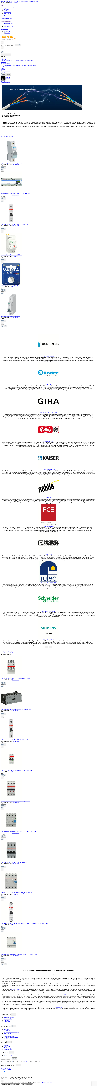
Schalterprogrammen (16, 989)
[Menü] (2, 42)
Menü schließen (6, 55)
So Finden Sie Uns (8, 26)
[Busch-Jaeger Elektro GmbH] (48, 354)
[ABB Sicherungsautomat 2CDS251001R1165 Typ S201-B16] (11, 223)
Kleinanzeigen (7, 1046)
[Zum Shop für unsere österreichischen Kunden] (7, 33)
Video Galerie (7, 1020)
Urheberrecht (7, 1030)
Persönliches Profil (10, 60)
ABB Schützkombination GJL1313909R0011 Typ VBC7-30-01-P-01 (17, 709)
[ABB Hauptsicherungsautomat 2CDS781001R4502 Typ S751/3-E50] (11, 677)
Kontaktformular (8, 1019)
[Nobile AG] (48, 496)
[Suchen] (16, 45)
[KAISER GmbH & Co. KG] (48, 468)
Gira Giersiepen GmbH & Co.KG (48, 412)
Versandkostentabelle (9, 1036)
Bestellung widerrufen (5, 1024)
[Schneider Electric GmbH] (48, 609)
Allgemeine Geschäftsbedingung (11, 1032)
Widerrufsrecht (7, 13)
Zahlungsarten (23, 60)
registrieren (4, 59)
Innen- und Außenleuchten (65, 994)
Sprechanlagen (58, 1007)
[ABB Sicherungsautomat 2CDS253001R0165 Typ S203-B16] (11, 799)
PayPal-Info (6, 25)
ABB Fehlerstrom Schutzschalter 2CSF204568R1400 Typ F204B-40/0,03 (18, 831)
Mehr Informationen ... (47, 1082)
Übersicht (3, 60)
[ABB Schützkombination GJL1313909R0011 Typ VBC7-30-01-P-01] (11, 707)
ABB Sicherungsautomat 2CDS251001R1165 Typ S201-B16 (15, 224)
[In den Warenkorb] (2, 170)
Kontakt (6, 10)
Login (2, 58)
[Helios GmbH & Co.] (48, 439)
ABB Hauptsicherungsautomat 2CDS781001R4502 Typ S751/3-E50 (17, 678)
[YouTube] (4, 1075)
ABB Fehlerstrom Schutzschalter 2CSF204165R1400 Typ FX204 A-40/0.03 (19, 954)
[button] (48, 5)
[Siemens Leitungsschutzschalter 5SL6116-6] (11, 314)
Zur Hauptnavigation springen (30, 1)
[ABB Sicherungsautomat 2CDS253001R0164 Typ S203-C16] (11, 861)
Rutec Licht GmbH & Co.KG (48, 582)
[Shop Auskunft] (8, 1055)
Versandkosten (7, 12)
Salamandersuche (8, 1049)
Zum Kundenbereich (9, 1017)
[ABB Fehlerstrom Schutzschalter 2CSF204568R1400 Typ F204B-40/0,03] (11, 830)
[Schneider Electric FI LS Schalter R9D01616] (11, 253)
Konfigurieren (17, 1084)
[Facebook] (4, 1072)
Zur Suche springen (18, 1)
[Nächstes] (5, 326)
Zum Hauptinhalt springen (7, 1)
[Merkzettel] (1, 50)
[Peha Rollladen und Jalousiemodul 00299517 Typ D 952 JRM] (11, 192)
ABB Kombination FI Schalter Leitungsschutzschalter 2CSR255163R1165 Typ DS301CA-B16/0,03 (25, 923)
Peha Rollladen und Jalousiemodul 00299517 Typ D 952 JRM (15, 193)
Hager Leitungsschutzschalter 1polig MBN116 (12, 163)
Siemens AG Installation (48, 639)
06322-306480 (14, 2)
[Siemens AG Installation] (48, 638)
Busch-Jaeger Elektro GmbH (48, 356)
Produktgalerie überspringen (7, 136)
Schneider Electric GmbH (48, 611)
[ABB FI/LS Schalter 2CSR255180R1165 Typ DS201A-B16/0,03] (11, 769)
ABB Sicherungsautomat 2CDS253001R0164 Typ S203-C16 (15, 862)
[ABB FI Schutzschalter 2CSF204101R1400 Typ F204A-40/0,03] (11, 891)
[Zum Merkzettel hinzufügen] (3, 168)
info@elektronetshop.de (6, 1069)
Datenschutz (7, 1034)
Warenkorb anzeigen (5, 63)
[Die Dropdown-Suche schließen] (19, 45)
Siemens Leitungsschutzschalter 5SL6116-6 (11, 316)
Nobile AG (48, 497)
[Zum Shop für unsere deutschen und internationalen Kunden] (7, 31)
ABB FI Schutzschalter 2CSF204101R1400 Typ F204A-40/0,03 (16, 893)
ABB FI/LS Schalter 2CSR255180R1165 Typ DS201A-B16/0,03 (16, 770)
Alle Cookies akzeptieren (26, 1084)
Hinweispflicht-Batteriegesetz (11, 1037)
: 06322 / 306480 (5, 1068)
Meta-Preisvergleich (8, 1048)
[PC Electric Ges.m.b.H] (48, 524)
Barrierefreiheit (7, 1021)
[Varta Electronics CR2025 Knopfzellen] (11, 284)
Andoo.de (6, 1045)
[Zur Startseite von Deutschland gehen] (8, 40)
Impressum (6, 9)
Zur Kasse (3, 62)
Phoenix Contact (49, 554)
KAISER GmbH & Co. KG (48, 469)
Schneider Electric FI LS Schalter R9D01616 (11, 255)
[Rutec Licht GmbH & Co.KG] (48, 581)
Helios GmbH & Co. (48, 441)
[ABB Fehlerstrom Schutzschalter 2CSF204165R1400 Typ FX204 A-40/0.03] (11, 952)
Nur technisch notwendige (7, 1084)
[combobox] (8, 45)
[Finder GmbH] (48, 383)
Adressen (17, 60)
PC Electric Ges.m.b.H (48, 526)
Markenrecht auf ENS (9, 23)
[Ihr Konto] (2, 52)
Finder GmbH (48, 384)
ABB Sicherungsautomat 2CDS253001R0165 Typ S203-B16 (15, 801)
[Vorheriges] (2, 326)
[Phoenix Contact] (48, 553)
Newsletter (6, 1038)
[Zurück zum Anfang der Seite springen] (2, 1081)
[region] (48, 231)
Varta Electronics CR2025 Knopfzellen (10, 285)
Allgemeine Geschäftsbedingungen (12, 7)
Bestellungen (30, 60)
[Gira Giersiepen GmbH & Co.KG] (48, 411)
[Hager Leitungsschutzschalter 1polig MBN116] (11, 161)
